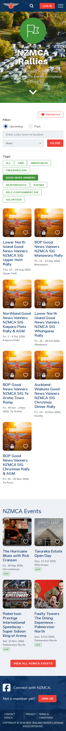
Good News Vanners (20, 177)
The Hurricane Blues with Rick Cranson (16, 555)
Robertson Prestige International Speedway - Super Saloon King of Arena (14, 624)
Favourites (53, 114)
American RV (39, 162)
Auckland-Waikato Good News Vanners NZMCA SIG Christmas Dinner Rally (47, 395)
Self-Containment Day (22, 192)
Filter (55, 143)
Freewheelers (16, 170)
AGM (21, 162)
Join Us (47, 698)
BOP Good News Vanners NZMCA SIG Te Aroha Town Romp (16, 393)
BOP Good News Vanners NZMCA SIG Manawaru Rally (48, 249)
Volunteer (14, 199)
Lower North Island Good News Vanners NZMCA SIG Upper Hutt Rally (15, 253)
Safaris (38, 184)
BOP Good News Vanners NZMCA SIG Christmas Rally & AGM (16, 465)
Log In (47, 5)
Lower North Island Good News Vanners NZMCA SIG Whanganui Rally (46, 324)
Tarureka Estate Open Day (48, 553)
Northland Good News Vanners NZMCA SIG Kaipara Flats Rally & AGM (17, 322)
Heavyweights (16, 184)
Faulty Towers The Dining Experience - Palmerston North (46, 622)
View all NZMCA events (33, 663)
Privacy (31, 714)
